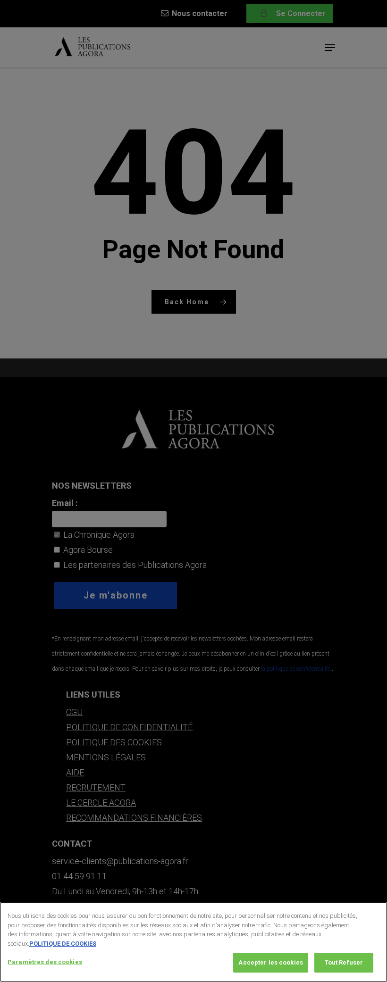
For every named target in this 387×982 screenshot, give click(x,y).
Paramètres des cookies (45, 961)
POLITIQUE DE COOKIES (62, 943)
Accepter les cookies (270, 962)
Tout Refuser (344, 962)
